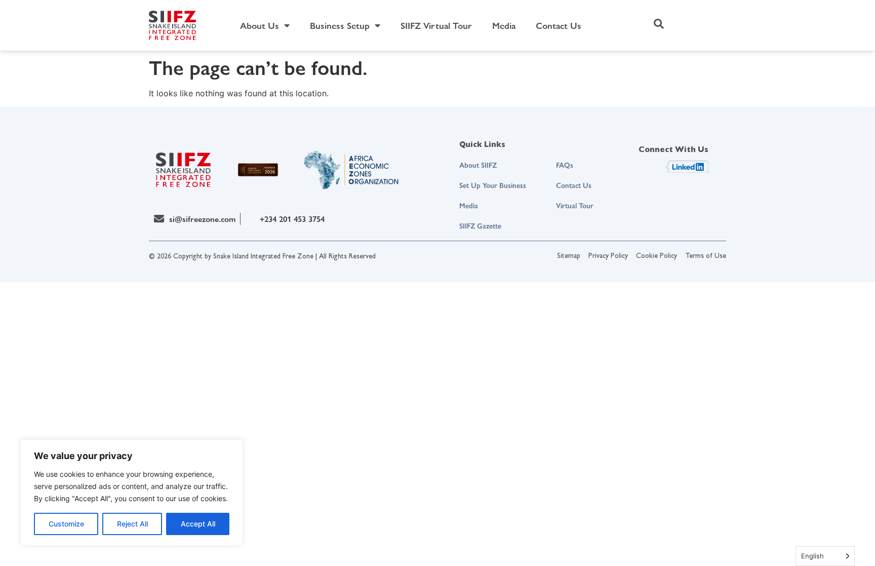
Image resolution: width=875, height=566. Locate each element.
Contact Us (558, 25)
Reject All (132, 523)
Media (503, 25)
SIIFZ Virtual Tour (436, 25)
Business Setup (340, 25)
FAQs (564, 165)
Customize (66, 523)
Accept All (198, 523)
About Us (259, 25)
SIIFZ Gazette (480, 225)
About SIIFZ (478, 165)
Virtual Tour (574, 205)
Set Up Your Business (492, 185)
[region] (131, 492)
